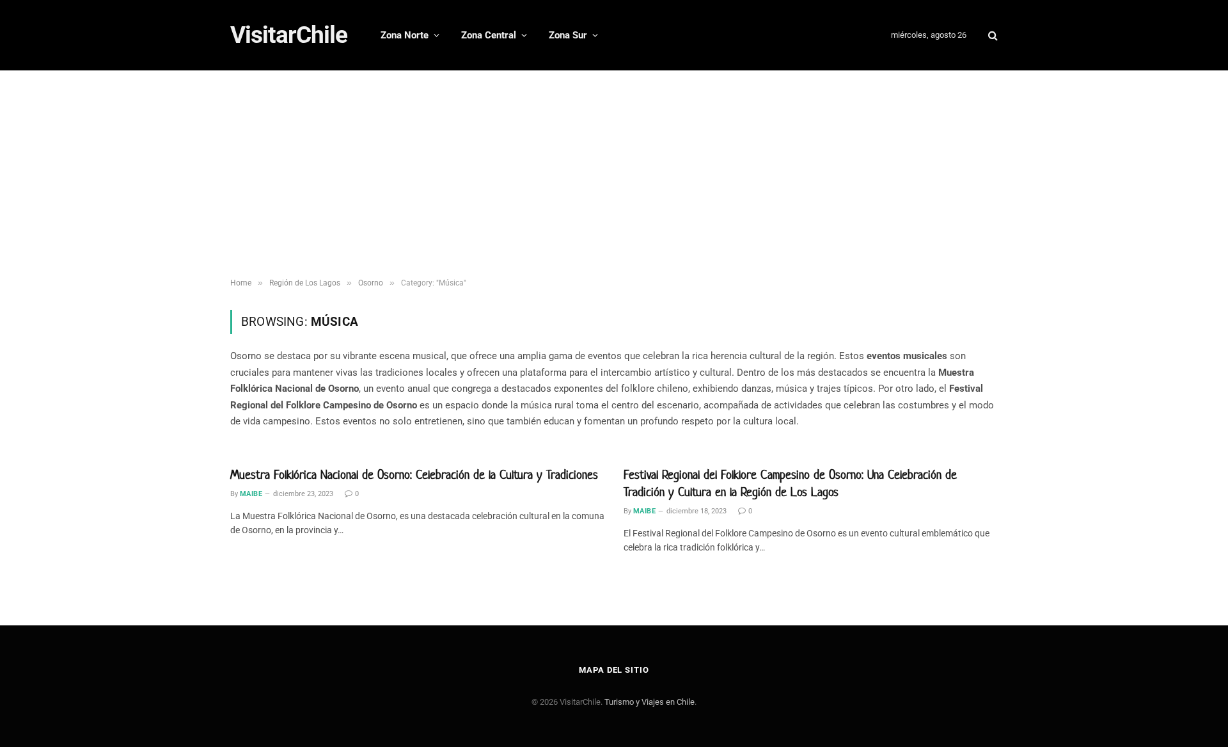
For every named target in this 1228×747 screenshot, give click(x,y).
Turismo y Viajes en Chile (649, 702)
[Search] (992, 35)
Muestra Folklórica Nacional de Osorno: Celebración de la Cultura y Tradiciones (414, 475)
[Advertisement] (614, 176)
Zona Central (488, 35)
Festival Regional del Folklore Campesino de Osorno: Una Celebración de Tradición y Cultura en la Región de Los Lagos (790, 483)
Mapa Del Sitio (614, 670)
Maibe (251, 494)
